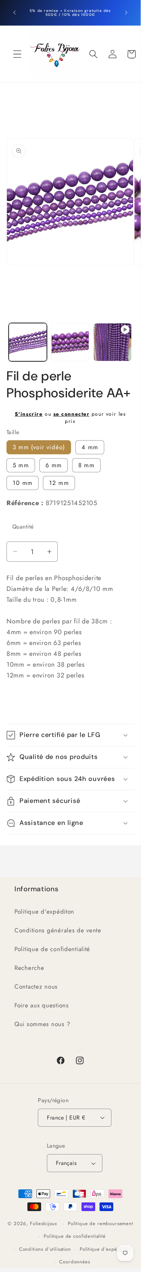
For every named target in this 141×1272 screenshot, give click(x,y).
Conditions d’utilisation (45, 1249)
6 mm (53, 465)
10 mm (22, 482)
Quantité (23, 526)
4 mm (89, 447)
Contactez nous (36, 986)
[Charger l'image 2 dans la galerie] (70, 342)
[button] (17, 54)
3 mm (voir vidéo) (39, 447)
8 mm (86, 465)
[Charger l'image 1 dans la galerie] (28, 342)
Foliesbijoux (43, 1223)
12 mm (59, 482)
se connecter (71, 414)
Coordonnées (74, 1261)
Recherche (29, 967)
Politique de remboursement (100, 1223)
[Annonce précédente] (14, 13)
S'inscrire (29, 414)
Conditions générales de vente (57, 930)
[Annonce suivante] (126, 13)
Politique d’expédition (105, 1249)
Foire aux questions (41, 1005)
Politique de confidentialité (52, 949)
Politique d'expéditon (44, 911)
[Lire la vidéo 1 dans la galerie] (112, 342)
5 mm (21, 465)
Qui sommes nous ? (42, 1024)
